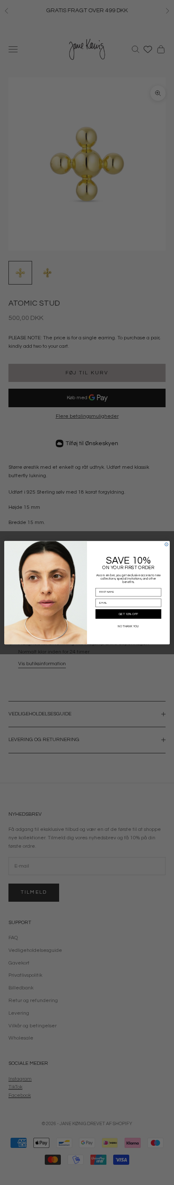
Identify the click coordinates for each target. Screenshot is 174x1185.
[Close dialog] (166, 544)
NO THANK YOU (128, 626)
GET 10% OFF (129, 613)
